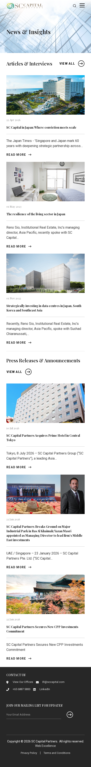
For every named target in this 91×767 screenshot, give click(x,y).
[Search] (74, 5)
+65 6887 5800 (21, 689)
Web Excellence (45, 746)
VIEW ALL (67, 63)
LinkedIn (45, 689)
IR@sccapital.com (53, 682)
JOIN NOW (67, 714)
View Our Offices (23, 682)
